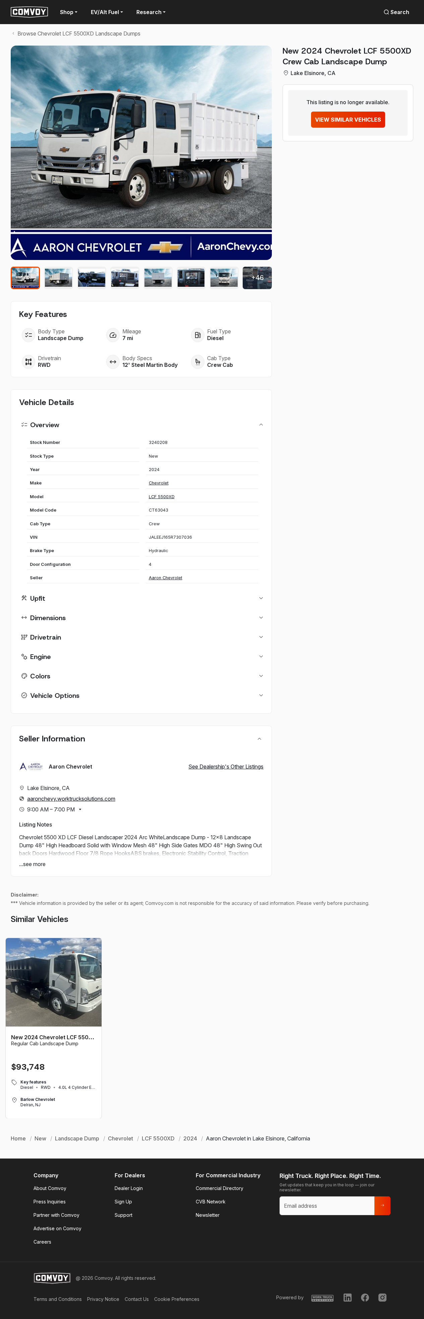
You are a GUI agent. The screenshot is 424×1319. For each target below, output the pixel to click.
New (40, 1138)
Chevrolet (159, 482)
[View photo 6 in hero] (191, 278)
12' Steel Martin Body (150, 364)
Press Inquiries (50, 1201)
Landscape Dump (60, 338)
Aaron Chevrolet (165, 577)
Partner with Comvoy (56, 1215)
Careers (42, 1242)
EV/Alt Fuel (105, 12)
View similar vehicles (348, 119)
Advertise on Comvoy (57, 1228)
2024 (190, 1138)
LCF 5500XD (162, 496)
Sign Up (123, 1201)
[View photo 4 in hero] (124, 278)
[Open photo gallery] (141, 153)
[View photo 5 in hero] (158, 278)
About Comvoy (50, 1188)
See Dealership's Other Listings (225, 766)
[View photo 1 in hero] (25, 278)
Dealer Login (129, 1188)
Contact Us (137, 1299)
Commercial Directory (219, 1188)
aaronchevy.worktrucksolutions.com (71, 798)
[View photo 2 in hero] (58, 278)
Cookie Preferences (176, 1299)
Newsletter (208, 1215)
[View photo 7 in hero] (224, 278)
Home (18, 1138)
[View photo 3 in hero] (91, 278)
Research (149, 12)
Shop (66, 12)
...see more (32, 864)
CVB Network (211, 1201)
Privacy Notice (103, 1299)
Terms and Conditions (58, 1299)
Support (123, 1215)
